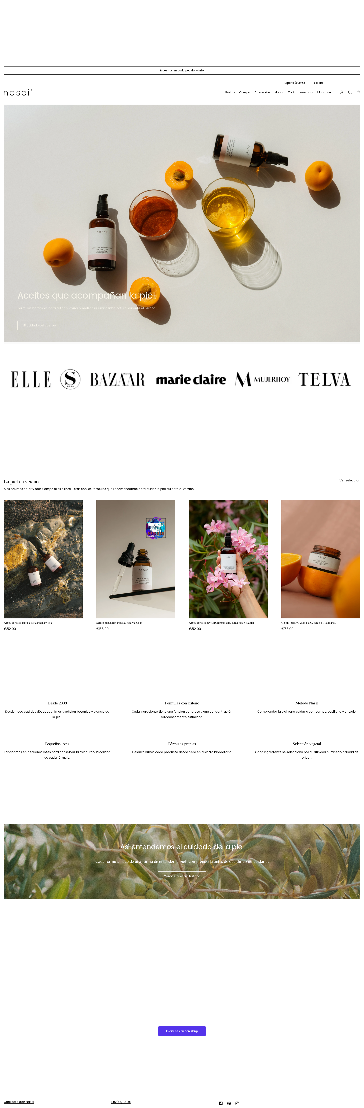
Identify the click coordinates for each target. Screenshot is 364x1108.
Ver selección (350, 480)
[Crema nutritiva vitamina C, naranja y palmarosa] (320, 559)
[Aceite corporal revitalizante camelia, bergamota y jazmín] (228, 559)
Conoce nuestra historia (182, 876)
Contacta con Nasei (19, 1102)
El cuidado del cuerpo (39, 325)
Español (319, 83)
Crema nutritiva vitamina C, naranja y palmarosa (308, 622)
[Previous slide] (6, 70)
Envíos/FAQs (121, 1102)
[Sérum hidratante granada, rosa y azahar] (135, 559)
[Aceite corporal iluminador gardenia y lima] (43, 559)
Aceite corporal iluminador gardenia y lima (28, 622)
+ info (217, 70)
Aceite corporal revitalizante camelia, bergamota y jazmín (221, 622)
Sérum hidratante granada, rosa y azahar (119, 622)
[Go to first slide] (358, 70)
